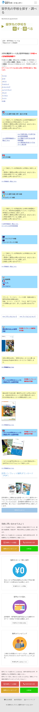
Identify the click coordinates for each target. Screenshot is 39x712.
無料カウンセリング (10, 549)
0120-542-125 (30, 542)
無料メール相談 (11, 542)
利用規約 (19, 699)
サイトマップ (30, 699)
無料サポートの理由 (20, 586)
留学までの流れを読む (20, 623)
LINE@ (29, 549)
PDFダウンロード (20, 510)
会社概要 (9, 699)
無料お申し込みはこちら (20, 662)
